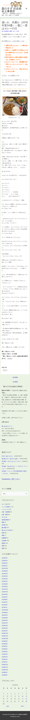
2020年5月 (5, 620)
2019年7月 (4, 646)
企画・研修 (5, 514)
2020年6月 (5, 617)
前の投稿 (15, 377)
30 (3, 703)
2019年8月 (4, 643)
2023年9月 (5, 584)
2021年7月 (4, 602)
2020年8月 (5, 612)
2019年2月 (4, 659)
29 (26, 701)
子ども (3, 517)
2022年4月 (5, 594)
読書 (3, 545)
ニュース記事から (6, 506)
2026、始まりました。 (8, 456)
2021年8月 (4, 599)
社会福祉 (4, 540)
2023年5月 (5, 586)
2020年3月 (5, 625)
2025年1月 (4, 565)
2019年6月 (5, 649)
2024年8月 (5, 571)
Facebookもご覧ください (11, 479)
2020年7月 (5, 615)
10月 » (22, 706)
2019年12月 (5, 633)
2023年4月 (5, 589)
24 (7, 701)
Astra (18, 716)
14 (22, 696)
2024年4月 (5, 578)
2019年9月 (5, 641)
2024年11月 (5, 568)
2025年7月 (5, 560)
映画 (3, 522)
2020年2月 (5, 628)
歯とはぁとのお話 (6, 530)
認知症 (3, 543)
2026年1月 (4, 558)
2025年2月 (5, 563)
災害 (3, 532)
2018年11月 (5, 667)
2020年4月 (5, 623)
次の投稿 (15, 382)
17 (7, 698)
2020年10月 (5, 610)
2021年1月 (4, 607)
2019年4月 (5, 654)
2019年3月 (5, 656)
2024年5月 (5, 576)
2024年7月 (5, 573)
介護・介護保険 (6, 512)
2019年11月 (5, 636)
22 (26, 698)
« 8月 (7, 706)
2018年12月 (5, 664)
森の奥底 (4, 527)
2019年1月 (4, 662)
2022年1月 (4, 597)
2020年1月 (4, 630)
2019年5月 (4, 651)
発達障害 (4, 538)
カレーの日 (16, 31)
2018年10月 (5, 669)
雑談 (3, 548)
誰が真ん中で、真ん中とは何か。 (10, 458)
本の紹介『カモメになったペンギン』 (12, 461)
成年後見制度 (5, 519)
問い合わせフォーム (7, 426)
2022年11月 (5, 591)
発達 (3, 535)
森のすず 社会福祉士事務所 (11, 10)
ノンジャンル (5, 509)
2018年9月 (4, 672)
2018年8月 (4, 675)
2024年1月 (4, 581)
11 (11, 696)
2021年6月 (4, 604)
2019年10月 (5, 638)
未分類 (3, 525)
